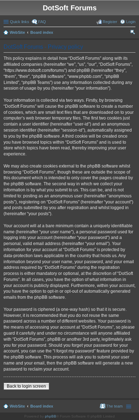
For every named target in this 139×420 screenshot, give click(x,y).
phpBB (50, 416)
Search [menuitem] (132, 33)
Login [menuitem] (130, 22)
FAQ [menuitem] (42, 22)
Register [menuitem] (110, 22)
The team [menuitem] (114, 406)
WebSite (17, 32)
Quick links (19, 22)
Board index (41, 32)
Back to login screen (26, 386)
